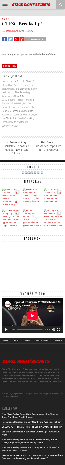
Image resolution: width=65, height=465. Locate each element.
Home (5, 340)
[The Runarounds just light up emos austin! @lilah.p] (11, 218)
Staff (27, 340)
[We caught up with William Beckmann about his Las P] (53, 218)
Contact (58, 340)
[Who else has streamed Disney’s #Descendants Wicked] (11, 197)
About (17, 340)
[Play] (6, 329)
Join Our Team (42, 340)
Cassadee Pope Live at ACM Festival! (48, 147)
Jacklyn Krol (12, 31)
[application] (32, 315)
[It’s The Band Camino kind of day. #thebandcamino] (53, 197)
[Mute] (53, 329)
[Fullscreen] (58, 329)
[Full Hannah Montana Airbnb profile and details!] (32, 197)
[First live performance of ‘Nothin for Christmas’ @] (32, 218)
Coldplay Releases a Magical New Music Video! (16, 149)
